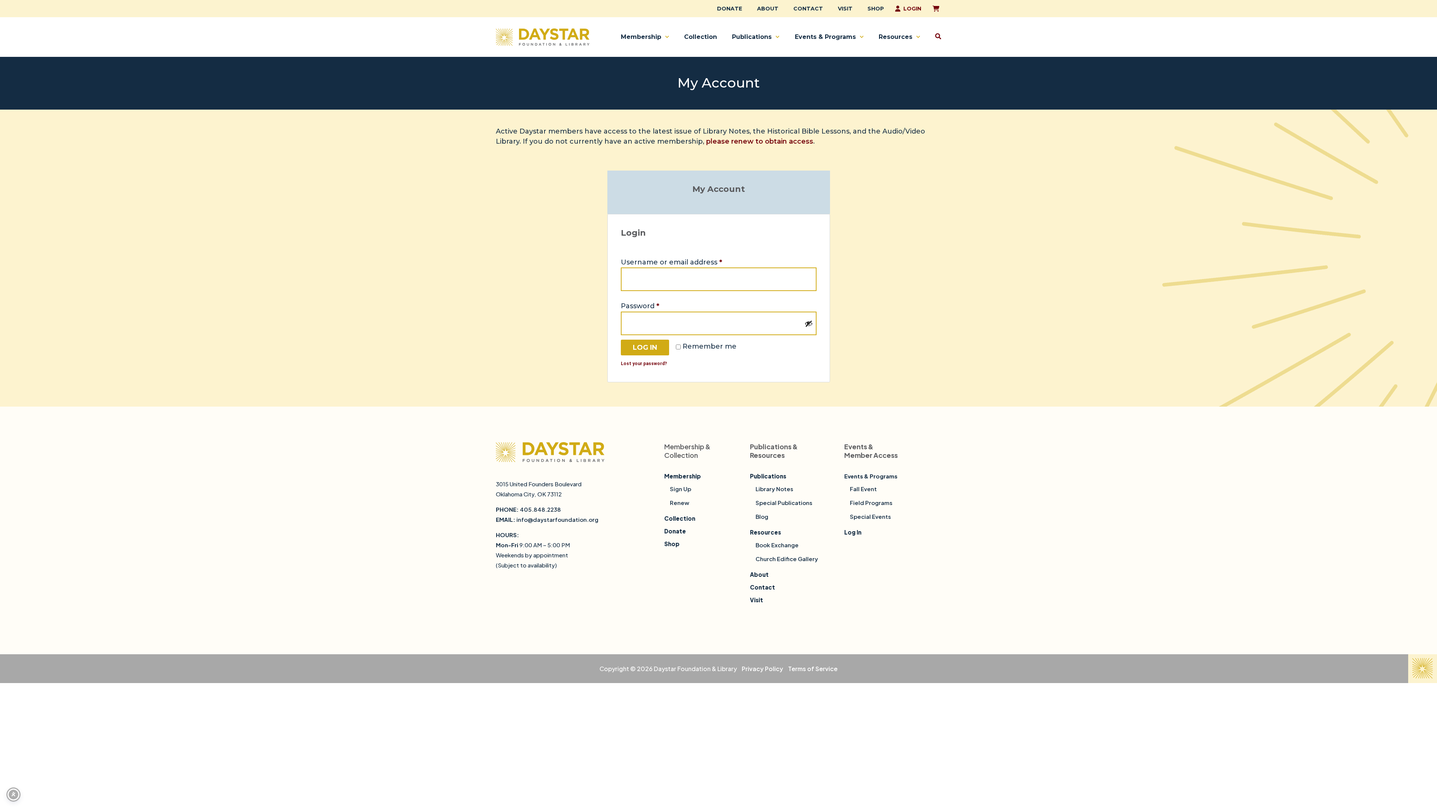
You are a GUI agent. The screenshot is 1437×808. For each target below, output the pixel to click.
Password (656, 305)
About (767, 8)
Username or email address (687, 261)
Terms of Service (813, 669)
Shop (875, 8)
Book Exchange (777, 544)
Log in (645, 347)
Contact (808, 8)
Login (912, 8)
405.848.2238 (540, 509)
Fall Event (863, 488)
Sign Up (680, 488)
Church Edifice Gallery (787, 558)
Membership (641, 36)
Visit (845, 8)
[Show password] (809, 323)
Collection (700, 36)
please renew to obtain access (759, 141)
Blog (762, 516)
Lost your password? (644, 363)
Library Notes (774, 488)
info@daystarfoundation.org (557, 519)
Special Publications (784, 502)
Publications (752, 36)
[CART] (935, 8)
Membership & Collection (687, 450)
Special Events (870, 516)
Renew (679, 502)
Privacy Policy (762, 669)
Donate (729, 8)
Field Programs (871, 502)
